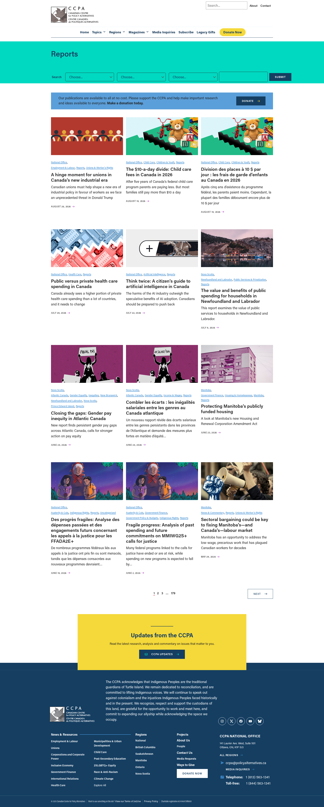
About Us (183, 740)
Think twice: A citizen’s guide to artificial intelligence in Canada (158, 283)
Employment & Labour (63, 167)
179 (173, 593)
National (140, 740)
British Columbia (145, 747)
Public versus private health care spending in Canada (84, 283)
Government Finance (212, 395)
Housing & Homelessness (238, 395)
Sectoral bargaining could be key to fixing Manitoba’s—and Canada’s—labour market (234, 524)
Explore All (100, 785)
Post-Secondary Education (110, 758)
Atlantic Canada (59, 395)
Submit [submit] (280, 77)
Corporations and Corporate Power (68, 756)
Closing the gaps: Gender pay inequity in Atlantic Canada (81, 415)
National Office (59, 162)
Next (257, 594)
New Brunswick (108, 395)
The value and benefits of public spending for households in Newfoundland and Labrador (233, 295)
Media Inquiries (163, 32)
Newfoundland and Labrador (216, 279)
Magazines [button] (137, 32)
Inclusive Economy (62, 765)
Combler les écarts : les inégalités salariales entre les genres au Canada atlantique (160, 407)
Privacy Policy (151, 801)
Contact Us (184, 753)
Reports (80, 167)
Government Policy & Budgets (142, 517)
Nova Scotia (207, 274)
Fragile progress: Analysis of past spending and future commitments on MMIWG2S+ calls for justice (160, 533)
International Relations (65, 778)
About (253, 5)
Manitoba (206, 389)
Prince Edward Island (62, 406)
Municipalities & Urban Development (108, 743)
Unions (55, 748)
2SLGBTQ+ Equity (105, 765)
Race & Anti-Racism (106, 772)
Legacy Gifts (206, 32)
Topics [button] (97, 32)
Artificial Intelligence (154, 274)
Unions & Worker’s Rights (99, 167)
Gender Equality (78, 395)
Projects (182, 734)
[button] (89, 77)
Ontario (140, 767)
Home (84, 32)
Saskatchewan (144, 753)
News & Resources (64, 734)
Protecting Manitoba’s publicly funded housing (232, 408)
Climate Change (103, 778)
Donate (248, 101)
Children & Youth (165, 162)
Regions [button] (115, 32)
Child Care (149, 162)
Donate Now (232, 32)
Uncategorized (108, 512)
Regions (141, 734)
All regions (229, 755)
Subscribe (186, 32)
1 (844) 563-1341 (258, 783)
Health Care (74, 274)
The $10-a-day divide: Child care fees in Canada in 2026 (158, 171)
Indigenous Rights (79, 512)
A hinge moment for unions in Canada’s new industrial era (81, 177)
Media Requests (186, 758)
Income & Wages (173, 395)
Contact (265, 5)
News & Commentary (212, 512)
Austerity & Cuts (59, 512)
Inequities (93, 395)
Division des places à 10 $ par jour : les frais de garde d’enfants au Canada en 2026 (234, 174)
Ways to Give (186, 765)
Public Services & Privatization (250, 279)
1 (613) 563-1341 (258, 777)
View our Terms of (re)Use (128, 801)
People (181, 746)
